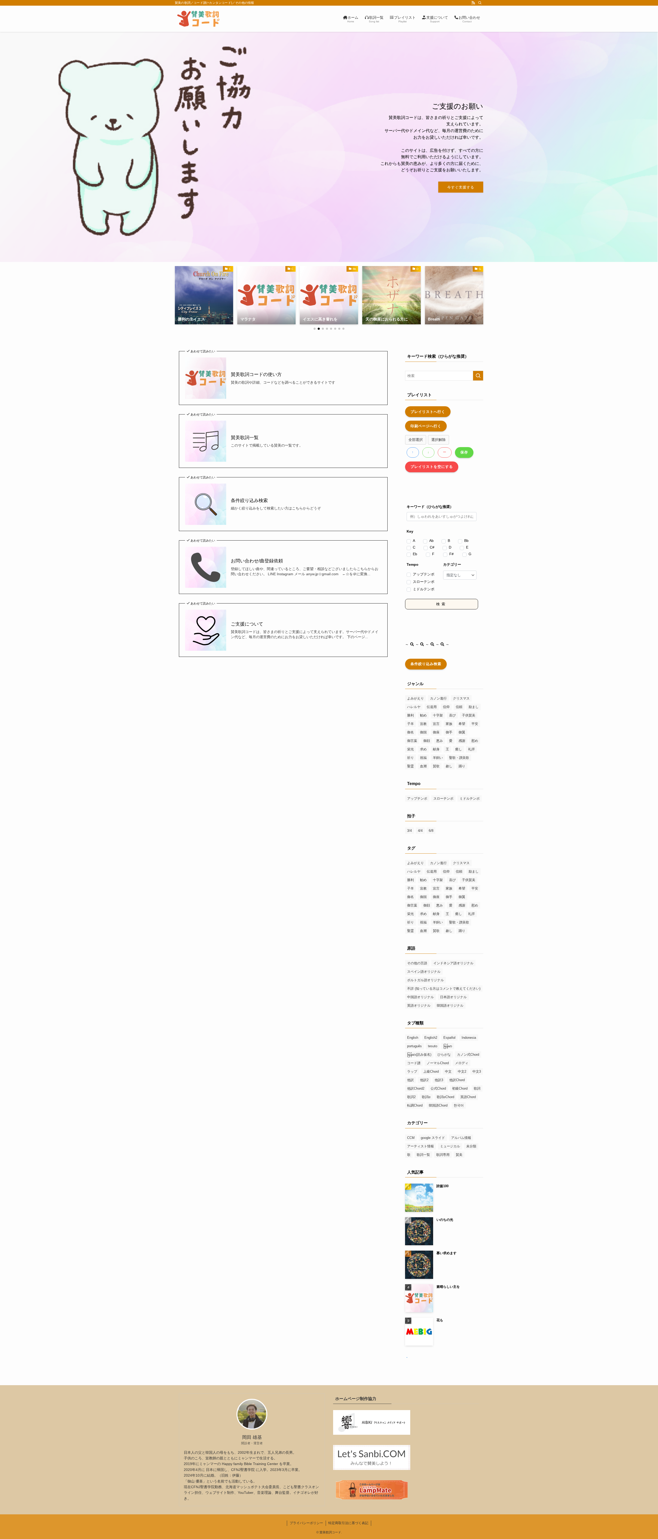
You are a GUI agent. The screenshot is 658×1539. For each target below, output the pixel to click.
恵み (439, 741)
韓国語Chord (438, 1105)
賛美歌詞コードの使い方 (256, 374)
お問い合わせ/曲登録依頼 (257, 560)
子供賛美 (468, 715)
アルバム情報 (461, 1138)
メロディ (461, 1063)
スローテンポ (423, 582)
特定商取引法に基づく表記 (348, 1523)
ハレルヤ (414, 707)
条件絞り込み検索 (249, 500)
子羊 (410, 724)
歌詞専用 (443, 1155)
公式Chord (438, 1088)
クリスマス (461, 698)
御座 (436, 732)
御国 (423, 732)
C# (432, 547)
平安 (474, 724)
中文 (448, 1071)
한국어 (459, 1105)
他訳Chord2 (415, 1088)
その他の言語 (417, 963)
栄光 (410, 749)
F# (451, 554)
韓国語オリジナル (450, 1005)
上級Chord (431, 1071)
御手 (449, 732)
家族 (449, 724)
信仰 (446, 707)
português (414, 1046)
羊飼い (438, 758)
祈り (410, 758)
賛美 (459, 1155)
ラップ (412, 1071)
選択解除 (438, 440)
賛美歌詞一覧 (245, 437)
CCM (411, 1138)
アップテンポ (423, 574)
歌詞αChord (445, 1097)
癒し (458, 749)
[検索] (480, 3)
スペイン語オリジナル (424, 972)
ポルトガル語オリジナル (425, 980)
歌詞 (477, 1088)
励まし (474, 707)
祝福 (423, 758)
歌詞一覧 (423, 1155)
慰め (474, 741)
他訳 (410, 1080)
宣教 (423, 724)
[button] (315, 329)
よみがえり (415, 698)
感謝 (462, 741)
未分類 (471, 1146)
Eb (415, 554)
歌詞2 (411, 1097)
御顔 (426, 741)
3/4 (409, 831)
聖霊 (410, 766)
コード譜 (414, 1063)
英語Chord (468, 1097)
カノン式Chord (468, 1054)
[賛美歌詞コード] (199, 19)
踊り (462, 766)
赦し (449, 766)
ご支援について (247, 624)
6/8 (431, 831)
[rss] (473, 3)
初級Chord (460, 1088)
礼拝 (471, 749)
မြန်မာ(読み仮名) (419, 1054)
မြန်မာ (447, 1046)
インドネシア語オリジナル (453, 963)
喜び (452, 715)
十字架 (438, 715)
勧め (423, 715)
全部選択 (415, 440)
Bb (466, 541)
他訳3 (439, 1080)
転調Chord (415, 1105)
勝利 (410, 715)
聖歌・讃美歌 (459, 758)
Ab (431, 541)
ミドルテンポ (423, 589)
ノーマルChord (438, 1063)
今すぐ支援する (460, 187)
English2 (430, 1038)
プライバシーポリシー (306, 1523)
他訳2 (424, 1080)
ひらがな (444, 1054)
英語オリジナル (419, 1005)
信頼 (459, 707)
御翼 (462, 732)
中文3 (476, 1071)
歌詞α (426, 1097)
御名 (410, 732)
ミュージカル (450, 1146)
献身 (436, 749)
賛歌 (436, 766)
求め (423, 749)
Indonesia (469, 1038)
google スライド (433, 1138)
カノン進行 (438, 698)
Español (449, 1038)
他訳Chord (457, 1080)
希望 (462, 724)
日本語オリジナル (453, 997)
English (412, 1038)
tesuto (432, 1046)
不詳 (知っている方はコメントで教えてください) (443, 988)
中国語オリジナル (420, 997)
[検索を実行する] (478, 376)
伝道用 (432, 707)
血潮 (423, 766)
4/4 (420, 831)
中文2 (462, 1071)
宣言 (436, 724)
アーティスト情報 (420, 1146)
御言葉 (412, 741)
